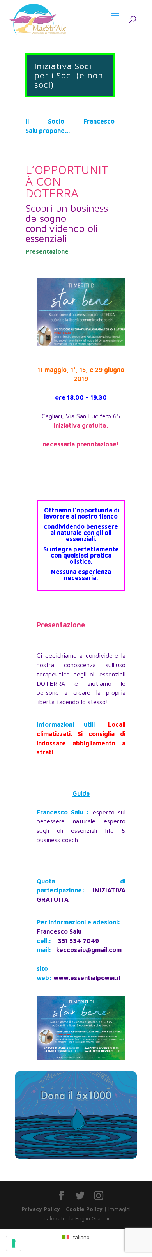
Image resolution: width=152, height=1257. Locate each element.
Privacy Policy (40, 1209)
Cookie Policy (84, 1209)
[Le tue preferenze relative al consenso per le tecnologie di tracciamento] (13, 1243)
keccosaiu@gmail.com (89, 949)
